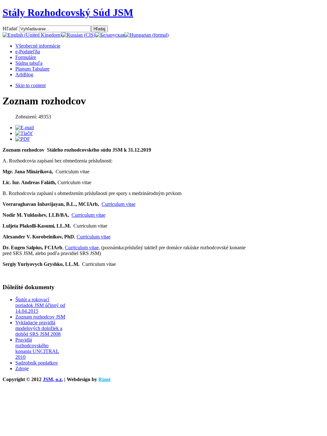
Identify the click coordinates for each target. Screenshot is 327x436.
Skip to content (30, 85)
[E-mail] (24, 127)
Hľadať (11, 28)
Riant (104, 379)
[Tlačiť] (24, 133)
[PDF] (22, 139)
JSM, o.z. (53, 379)
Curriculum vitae (118, 204)
